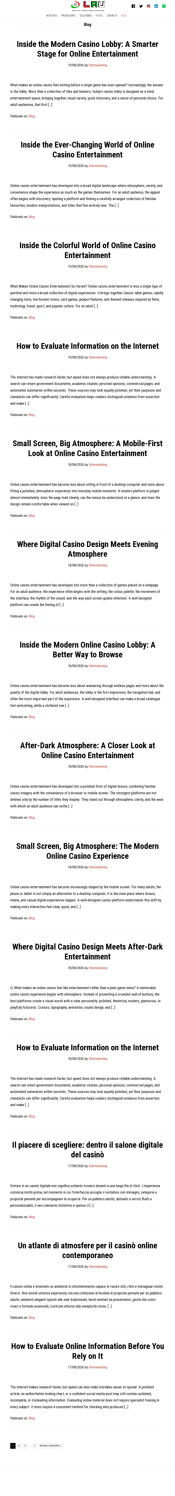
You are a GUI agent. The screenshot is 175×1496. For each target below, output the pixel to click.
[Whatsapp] (164, 6)
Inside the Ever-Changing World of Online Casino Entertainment (87, 149)
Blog (32, 116)
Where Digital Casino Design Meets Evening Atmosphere (87, 549)
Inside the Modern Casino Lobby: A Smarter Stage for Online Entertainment (87, 49)
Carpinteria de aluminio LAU (88, 6)
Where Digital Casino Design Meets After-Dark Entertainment (87, 951)
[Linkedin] (156, 6)
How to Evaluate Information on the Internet (87, 346)
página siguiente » (51, 1447)
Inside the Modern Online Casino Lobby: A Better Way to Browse (88, 650)
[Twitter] (141, 6)
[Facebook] (133, 6)
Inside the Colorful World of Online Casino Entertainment (87, 250)
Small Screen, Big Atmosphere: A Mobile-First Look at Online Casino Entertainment (88, 448)
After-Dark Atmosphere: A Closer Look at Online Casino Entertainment (87, 750)
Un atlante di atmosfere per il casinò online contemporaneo (87, 1250)
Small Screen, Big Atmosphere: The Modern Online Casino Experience (87, 851)
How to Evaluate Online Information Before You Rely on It (87, 1351)
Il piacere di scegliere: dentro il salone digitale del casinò (87, 1150)
